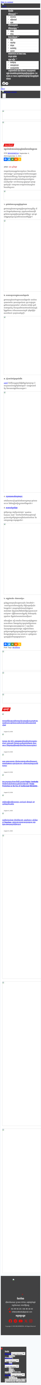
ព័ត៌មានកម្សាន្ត (8, 1358)
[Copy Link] (19, 159)
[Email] (12, 159)
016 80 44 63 (28, 1308)
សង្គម (11, 22)
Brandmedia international (17, 53)
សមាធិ (6, 383)
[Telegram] (6, 84)
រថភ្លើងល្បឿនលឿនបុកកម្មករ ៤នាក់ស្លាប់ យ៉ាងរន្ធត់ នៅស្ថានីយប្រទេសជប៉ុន (18, 803)
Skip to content (7, 2)
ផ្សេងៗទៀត (8, 1375)
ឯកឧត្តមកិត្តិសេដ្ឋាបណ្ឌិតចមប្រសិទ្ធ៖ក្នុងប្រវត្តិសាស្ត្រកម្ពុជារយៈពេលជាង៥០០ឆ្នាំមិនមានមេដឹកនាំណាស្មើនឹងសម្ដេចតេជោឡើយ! (20, 723)
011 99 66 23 (16, 1308)
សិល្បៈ (12, 34)
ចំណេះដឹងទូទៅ (8, 145)
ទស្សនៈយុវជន (12, 56)
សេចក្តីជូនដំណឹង (14, 68)
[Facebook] (3, 84)
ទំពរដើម (10, 10)
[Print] (16, 159)
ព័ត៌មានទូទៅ (8, 1354)
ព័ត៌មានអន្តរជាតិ (13, 25)
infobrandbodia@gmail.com (21, 1312)
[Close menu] (2, 1348)
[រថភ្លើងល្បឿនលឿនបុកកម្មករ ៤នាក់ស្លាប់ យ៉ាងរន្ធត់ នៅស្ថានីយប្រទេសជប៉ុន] (3, 795)
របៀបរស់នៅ (13, 19)
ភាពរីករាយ (16, 647)
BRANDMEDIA (13, 153)
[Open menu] (4, 95)
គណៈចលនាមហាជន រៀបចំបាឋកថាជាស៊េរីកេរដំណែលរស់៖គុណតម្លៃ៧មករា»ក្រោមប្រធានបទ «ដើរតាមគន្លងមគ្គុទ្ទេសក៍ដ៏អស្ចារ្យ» (20, 763)
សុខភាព (12, 51)
